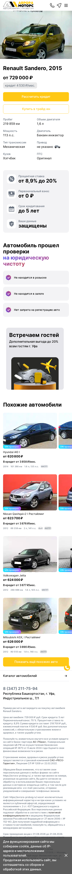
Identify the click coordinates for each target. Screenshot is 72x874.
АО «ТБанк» (39, 741)
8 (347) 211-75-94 (20, 688)
